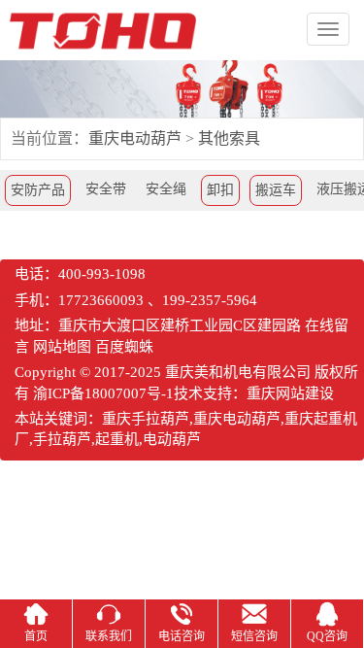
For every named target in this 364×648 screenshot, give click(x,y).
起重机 (117, 439)
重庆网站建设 (290, 393)
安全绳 (166, 189)
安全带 (105, 189)
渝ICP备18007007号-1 (103, 393)
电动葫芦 (172, 439)
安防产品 (38, 190)
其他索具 (229, 138)
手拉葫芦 (62, 439)
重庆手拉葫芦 (145, 418)
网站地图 (62, 347)
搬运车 (275, 190)
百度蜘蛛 (124, 347)
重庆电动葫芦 (135, 138)
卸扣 (220, 190)
